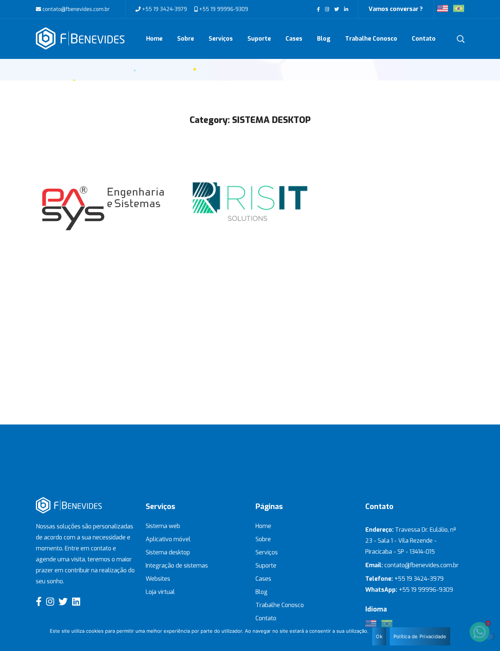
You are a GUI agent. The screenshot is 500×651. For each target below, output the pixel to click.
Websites (158, 579)
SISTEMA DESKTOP (104, 215)
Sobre (263, 539)
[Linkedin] (76, 601)
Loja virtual (160, 592)
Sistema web (163, 526)
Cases (263, 579)
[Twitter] (63, 601)
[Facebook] (39, 601)
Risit (250, 185)
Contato (265, 618)
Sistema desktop (168, 552)
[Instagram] (50, 601)
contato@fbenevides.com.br (75, 9)
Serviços (266, 552)
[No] (491, 636)
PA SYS (103, 185)
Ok (379, 636)
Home (263, 526)
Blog (261, 592)
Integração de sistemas (177, 565)
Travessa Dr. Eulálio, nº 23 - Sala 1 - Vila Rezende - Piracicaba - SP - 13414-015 (410, 540)
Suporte (265, 565)
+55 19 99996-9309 (223, 9)
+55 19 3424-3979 (165, 9)
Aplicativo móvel (168, 539)
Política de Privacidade (420, 636)
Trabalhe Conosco (279, 605)
